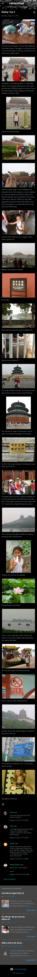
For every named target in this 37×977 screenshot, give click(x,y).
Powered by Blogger (20, 969)
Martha (12, 843)
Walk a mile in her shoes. (12, 943)
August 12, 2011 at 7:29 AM (19, 859)
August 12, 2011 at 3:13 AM (19, 820)
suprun (23, 973)
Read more (30, 910)
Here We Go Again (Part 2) (13, 893)
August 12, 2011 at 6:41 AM (19, 838)
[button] (34, 12)
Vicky (11, 812)
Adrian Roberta (15, 865)
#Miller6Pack (16, 3)
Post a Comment (9, 879)
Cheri (11, 826)
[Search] (34, 4)
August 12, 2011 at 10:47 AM (19, 874)
